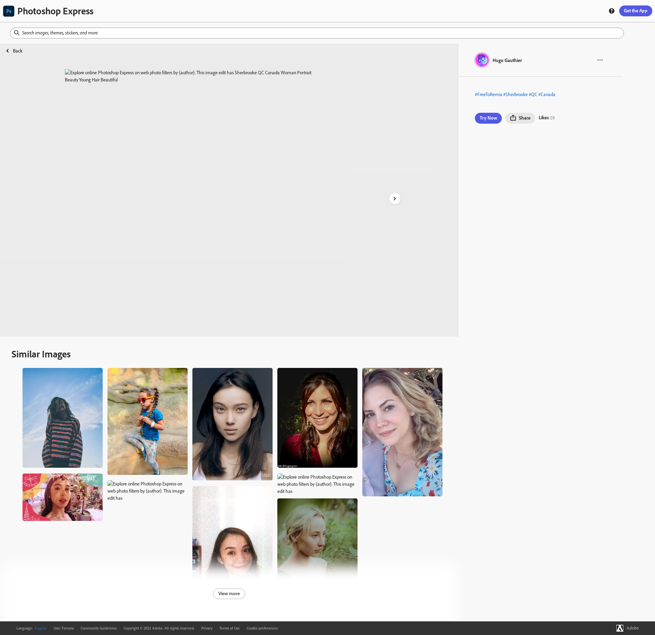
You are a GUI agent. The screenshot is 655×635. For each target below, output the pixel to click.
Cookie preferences (262, 628)
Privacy (207, 628)
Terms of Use (229, 628)
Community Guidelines (99, 628)
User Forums (64, 628)
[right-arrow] (395, 198)
